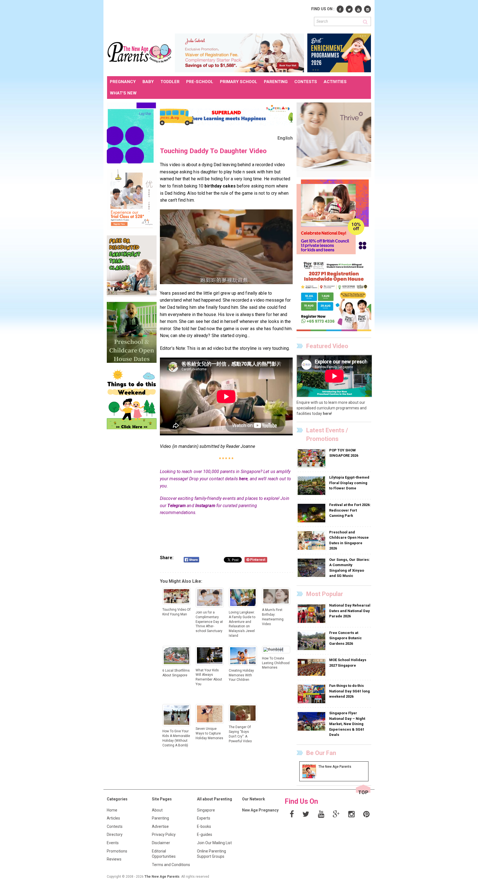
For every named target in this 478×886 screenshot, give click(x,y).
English (285, 138)
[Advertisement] (207, 16)
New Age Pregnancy (260, 810)
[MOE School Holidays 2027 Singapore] (312, 667)
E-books (204, 826)
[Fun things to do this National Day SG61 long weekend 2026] (312, 694)
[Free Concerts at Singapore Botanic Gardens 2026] (312, 641)
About (157, 810)
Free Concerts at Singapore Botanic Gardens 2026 (345, 638)
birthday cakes (219, 186)
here (243, 478)
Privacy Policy (164, 834)
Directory (115, 834)
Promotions (117, 851)
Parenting (160, 818)
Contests (115, 826)
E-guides (204, 834)
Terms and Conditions (171, 864)
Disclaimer (161, 843)
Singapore (206, 810)
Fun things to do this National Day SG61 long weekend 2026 (349, 691)
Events (113, 843)
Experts (203, 818)
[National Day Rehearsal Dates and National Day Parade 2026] (312, 613)
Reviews (114, 859)
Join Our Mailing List (214, 843)
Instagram (205, 505)
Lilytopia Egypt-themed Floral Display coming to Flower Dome (349, 482)
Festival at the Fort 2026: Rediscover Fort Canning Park (350, 510)
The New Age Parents (162, 877)
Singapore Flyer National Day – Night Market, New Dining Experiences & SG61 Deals (347, 724)
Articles (113, 818)
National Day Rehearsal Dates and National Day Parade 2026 (349, 610)
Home (112, 810)
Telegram (176, 505)
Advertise (160, 826)
